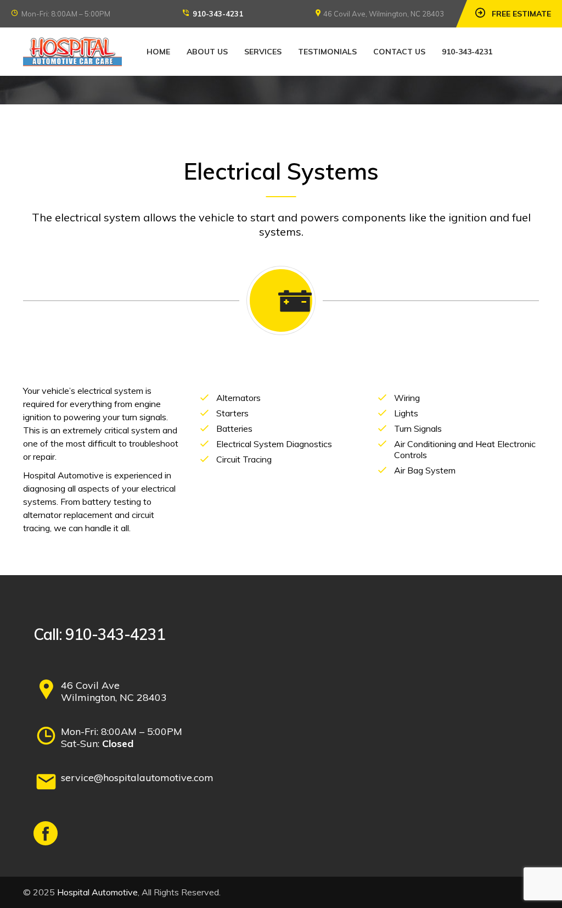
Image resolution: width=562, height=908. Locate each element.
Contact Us (399, 52)
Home (158, 52)
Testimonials (327, 52)
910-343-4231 (218, 13)
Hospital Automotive (97, 892)
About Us (207, 52)
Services (263, 52)
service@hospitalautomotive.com (137, 777)
